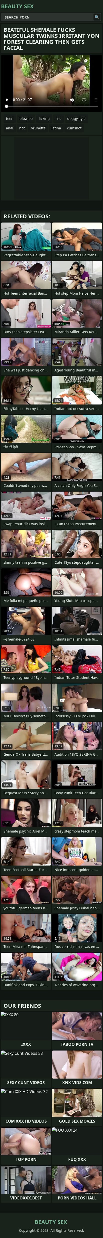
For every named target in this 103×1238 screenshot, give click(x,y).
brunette (38, 128)
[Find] (97, 17)
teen (10, 118)
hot (22, 128)
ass (58, 118)
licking (44, 118)
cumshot (74, 128)
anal (9, 128)
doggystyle (76, 118)
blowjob (26, 118)
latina (56, 128)
